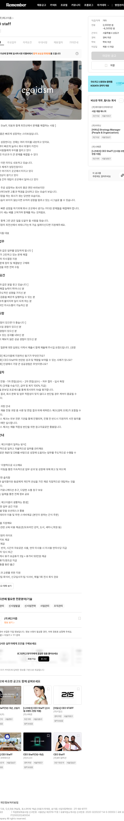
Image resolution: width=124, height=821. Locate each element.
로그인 (44, 659)
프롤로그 (88, 5)
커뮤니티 (75, 5)
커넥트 (53, 5)
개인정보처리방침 (9, 802)
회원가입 (32, 659)
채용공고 (41, 5)
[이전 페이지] (121, 101)
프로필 (64, 5)
